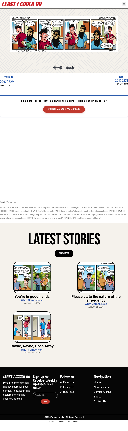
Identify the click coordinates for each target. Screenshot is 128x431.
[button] (124, 4)
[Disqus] (64, 159)
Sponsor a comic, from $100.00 (64, 109)
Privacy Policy (73, 421)
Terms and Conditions (57, 421)
